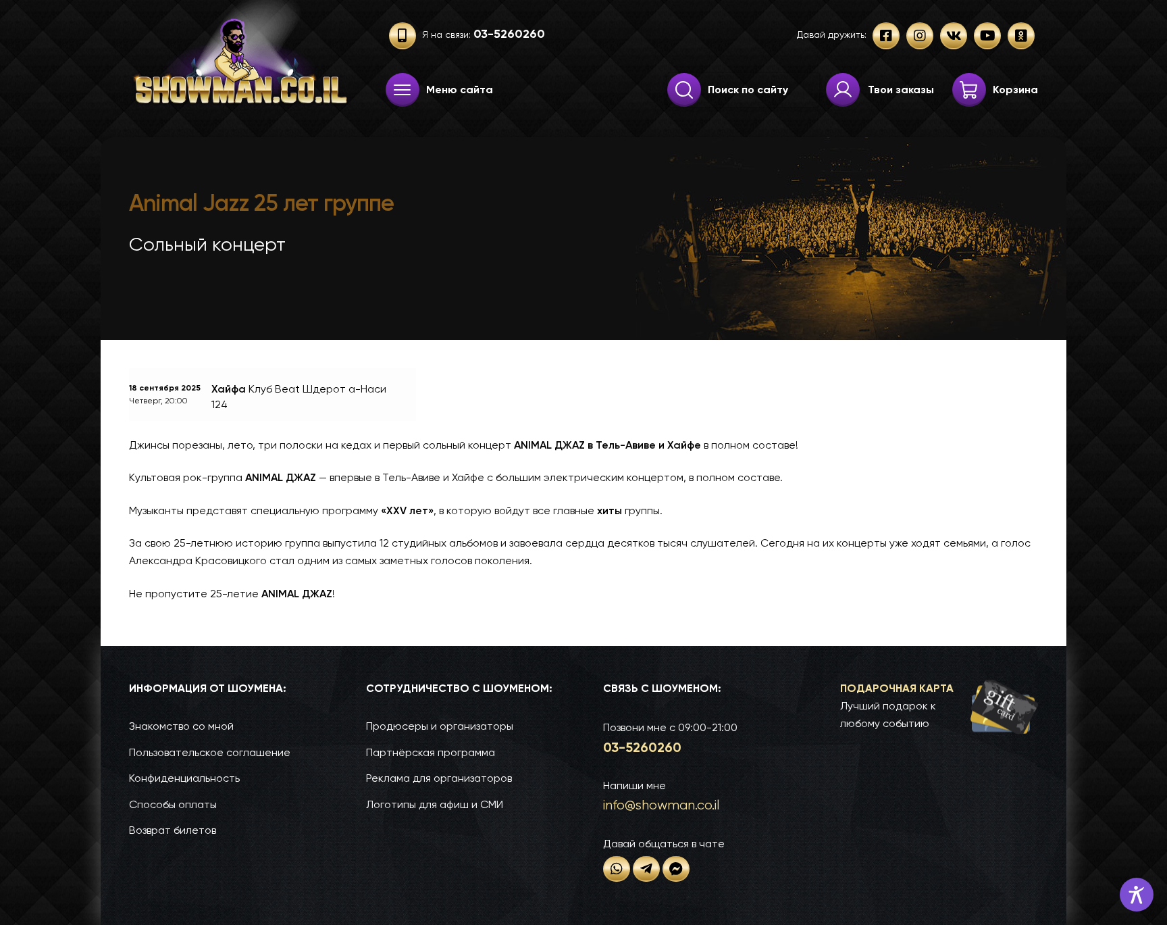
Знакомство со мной (181, 726)
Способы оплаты (173, 804)
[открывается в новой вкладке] (616, 869)
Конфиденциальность (184, 778)
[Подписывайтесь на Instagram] (920, 36)
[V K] (953, 36)
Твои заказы (901, 89)
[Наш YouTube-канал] (987, 36)
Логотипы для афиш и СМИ (434, 804)
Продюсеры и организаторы (439, 726)
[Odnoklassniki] (1021, 36)
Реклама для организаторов (439, 778)
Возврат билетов (172, 830)
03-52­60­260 (642, 747)
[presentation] (402, 90)
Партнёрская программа (430, 752)
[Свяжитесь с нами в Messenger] (676, 869)
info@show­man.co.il (661, 805)
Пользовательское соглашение (209, 752)
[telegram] (646, 869)
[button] (939, 706)
